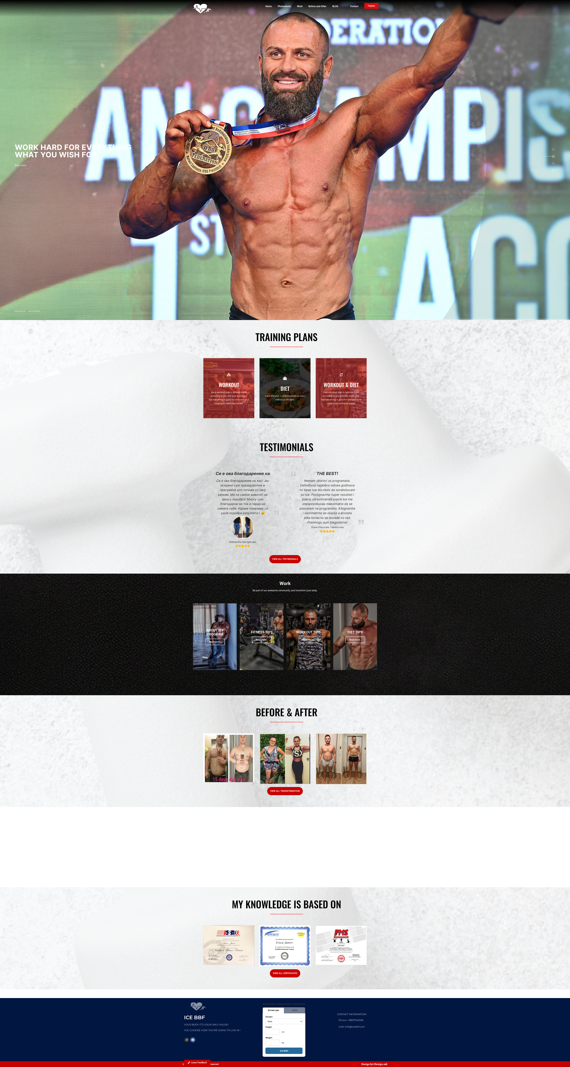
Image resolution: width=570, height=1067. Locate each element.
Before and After (317, 6)
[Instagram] (186, 1040)
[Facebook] (192, 1040)
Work (300, 6)
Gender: (269, 1017)
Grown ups (273, 1010)
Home (268, 6)
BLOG (335, 6)
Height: (268, 1027)
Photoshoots (284, 6)
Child (294, 1010)
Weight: (269, 1038)
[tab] (553, 149)
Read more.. (215, 641)
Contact (354, 6)
